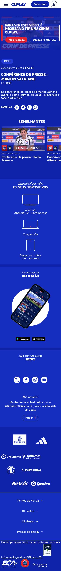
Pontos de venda (28, 500)
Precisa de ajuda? (28, 532)
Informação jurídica (13, 557)
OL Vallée (28, 511)
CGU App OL (34, 557)
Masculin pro (8, 67)
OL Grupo (28, 521)
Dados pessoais (11, 542)
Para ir (29, 418)
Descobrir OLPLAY (44, 40)
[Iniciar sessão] (54, 4)
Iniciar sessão (16, 40)
